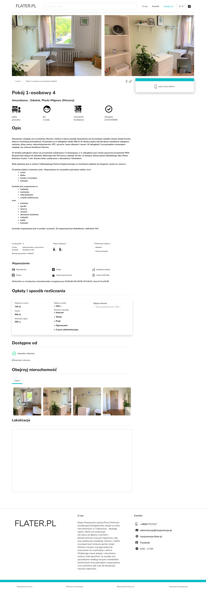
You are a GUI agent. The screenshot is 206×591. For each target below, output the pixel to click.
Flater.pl (130, 586)
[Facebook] (189, 6)
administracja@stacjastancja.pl (156, 530)
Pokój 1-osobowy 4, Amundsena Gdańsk (41, 81)
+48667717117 (148, 524)
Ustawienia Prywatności (178, 587)
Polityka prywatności (74, 586)
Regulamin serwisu (24, 586)
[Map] (72, 460)
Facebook (145, 542)
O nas (145, 6)
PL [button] (180, 6)
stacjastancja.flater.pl (151, 536)
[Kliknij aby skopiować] (130, 81)
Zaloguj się (168, 6)
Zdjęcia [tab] (17, 380)
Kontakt (155, 6)
